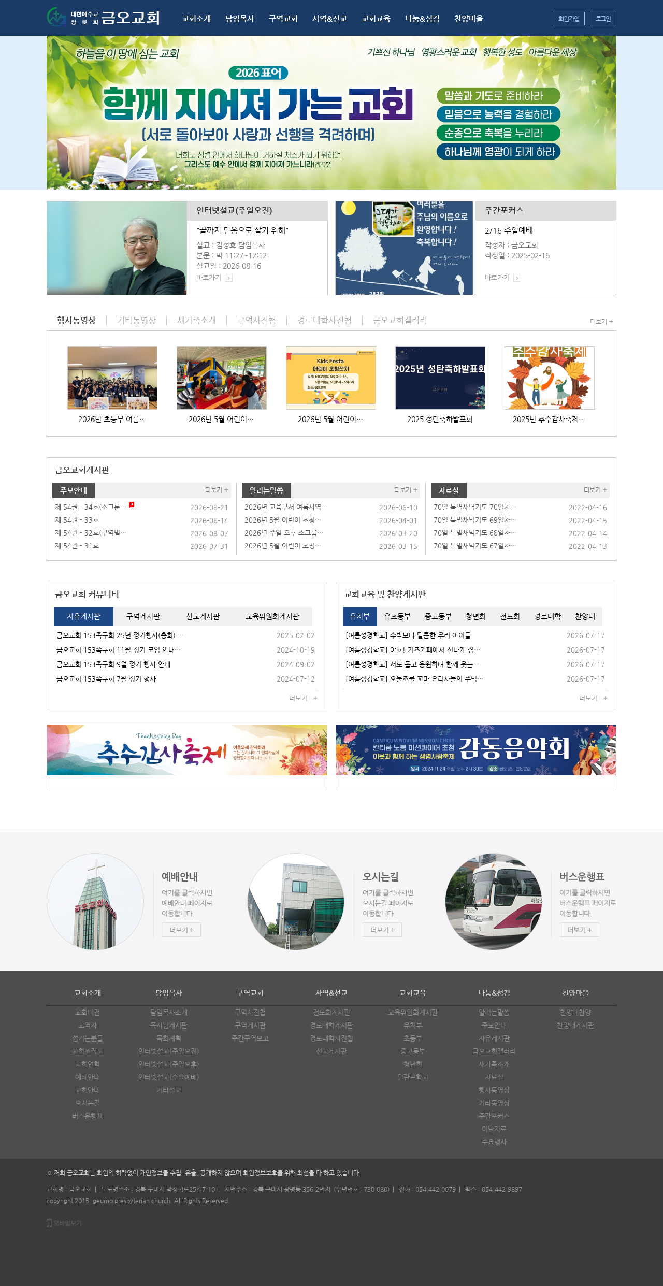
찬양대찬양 (575, 1012)
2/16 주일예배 (509, 230)
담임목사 (239, 18)
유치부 (412, 1025)
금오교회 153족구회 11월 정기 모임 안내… (118, 650)
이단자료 (494, 1129)
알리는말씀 (266, 490)
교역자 (87, 1025)
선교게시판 (331, 1051)
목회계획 (168, 1038)
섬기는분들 (87, 1038)
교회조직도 (87, 1051)
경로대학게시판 (331, 1025)
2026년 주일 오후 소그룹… (283, 533)
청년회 (412, 1064)
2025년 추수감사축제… (549, 419)
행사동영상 (494, 1090)
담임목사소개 (169, 1012)
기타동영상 (494, 1103)
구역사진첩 (250, 1012)
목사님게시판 (169, 1025)
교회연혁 (87, 1064)
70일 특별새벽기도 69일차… (475, 520)
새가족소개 (494, 1064)
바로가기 (208, 277)
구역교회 (283, 18)
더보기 (598, 321)
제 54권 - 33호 (77, 520)
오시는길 (87, 1103)
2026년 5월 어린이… (221, 419)
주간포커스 (504, 210)
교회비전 (87, 1012)
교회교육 (376, 18)
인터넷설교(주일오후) (168, 1064)
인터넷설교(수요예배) (168, 1077)
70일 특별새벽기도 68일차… (475, 533)
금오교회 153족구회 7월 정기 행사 (106, 679)
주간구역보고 (250, 1038)
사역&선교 (329, 18)
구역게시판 (250, 1025)
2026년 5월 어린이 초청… (282, 520)
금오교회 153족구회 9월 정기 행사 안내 (113, 664)
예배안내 (87, 1077)
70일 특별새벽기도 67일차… (475, 546)
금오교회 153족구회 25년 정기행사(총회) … (120, 635)
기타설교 (168, 1090)
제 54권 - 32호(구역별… (90, 533)
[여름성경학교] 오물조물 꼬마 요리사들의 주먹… (414, 679)
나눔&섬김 (422, 18)
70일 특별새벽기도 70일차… (475, 507)
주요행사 (494, 1142)
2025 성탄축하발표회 (440, 419)
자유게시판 (494, 1038)
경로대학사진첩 (331, 1038)
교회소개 (196, 18)
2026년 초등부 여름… (112, 419)
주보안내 (73, 490)
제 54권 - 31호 (77, 546)
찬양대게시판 (575, 1025)
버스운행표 (87, 1116)
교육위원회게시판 (413, 1012)
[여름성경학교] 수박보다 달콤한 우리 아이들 (408, 635)
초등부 (412, 1038)
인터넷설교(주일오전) (234, 210)
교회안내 (87, 1090)
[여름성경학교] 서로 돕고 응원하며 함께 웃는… (412, 664)
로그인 (603, 18)
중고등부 (412, 1051)
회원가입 (568, 18)
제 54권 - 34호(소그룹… (90, 507)
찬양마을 (468, 18)
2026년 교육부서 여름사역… (285, 507)
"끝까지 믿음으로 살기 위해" (242, 230)
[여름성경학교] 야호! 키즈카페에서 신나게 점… (412, 650)
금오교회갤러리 (494, 1051)
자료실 (449, 490)
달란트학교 (412, 1077)
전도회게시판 (331, 1012)
